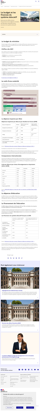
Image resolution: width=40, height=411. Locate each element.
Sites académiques (12, 384)
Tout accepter (30, 407)
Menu (39, 1)
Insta (19, 369)
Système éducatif (6, 6)
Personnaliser (9, 407)
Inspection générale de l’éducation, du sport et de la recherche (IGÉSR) (34, 380)
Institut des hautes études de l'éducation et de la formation (14, 379)
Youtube (35, 369)
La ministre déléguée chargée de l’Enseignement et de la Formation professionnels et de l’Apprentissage (18, 356)
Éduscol (2, 377)
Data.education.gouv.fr (23, 376)
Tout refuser (19, 407)
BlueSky (38, 369)
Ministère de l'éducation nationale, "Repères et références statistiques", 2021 (19, 146)
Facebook (22, 369)
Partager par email (19, 258)
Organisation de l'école (14, 6)
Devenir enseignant (3, 376)
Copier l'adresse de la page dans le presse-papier (22, 258)
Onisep (2, 379)
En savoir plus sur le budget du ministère (9, 77)
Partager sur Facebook (8, 258)
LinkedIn (29, 369)
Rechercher (36, 1)
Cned (1, 380)
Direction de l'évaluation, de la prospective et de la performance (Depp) (34, 377)
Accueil (2, 6)
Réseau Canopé (3, 382)
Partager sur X (11, 258)
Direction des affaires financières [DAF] (11, 323)
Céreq (11, 386)
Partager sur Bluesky (14, 258)
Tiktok (25, 369)
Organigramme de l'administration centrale (12, 290)
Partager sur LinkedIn (16, 258)
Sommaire (3, 34)
